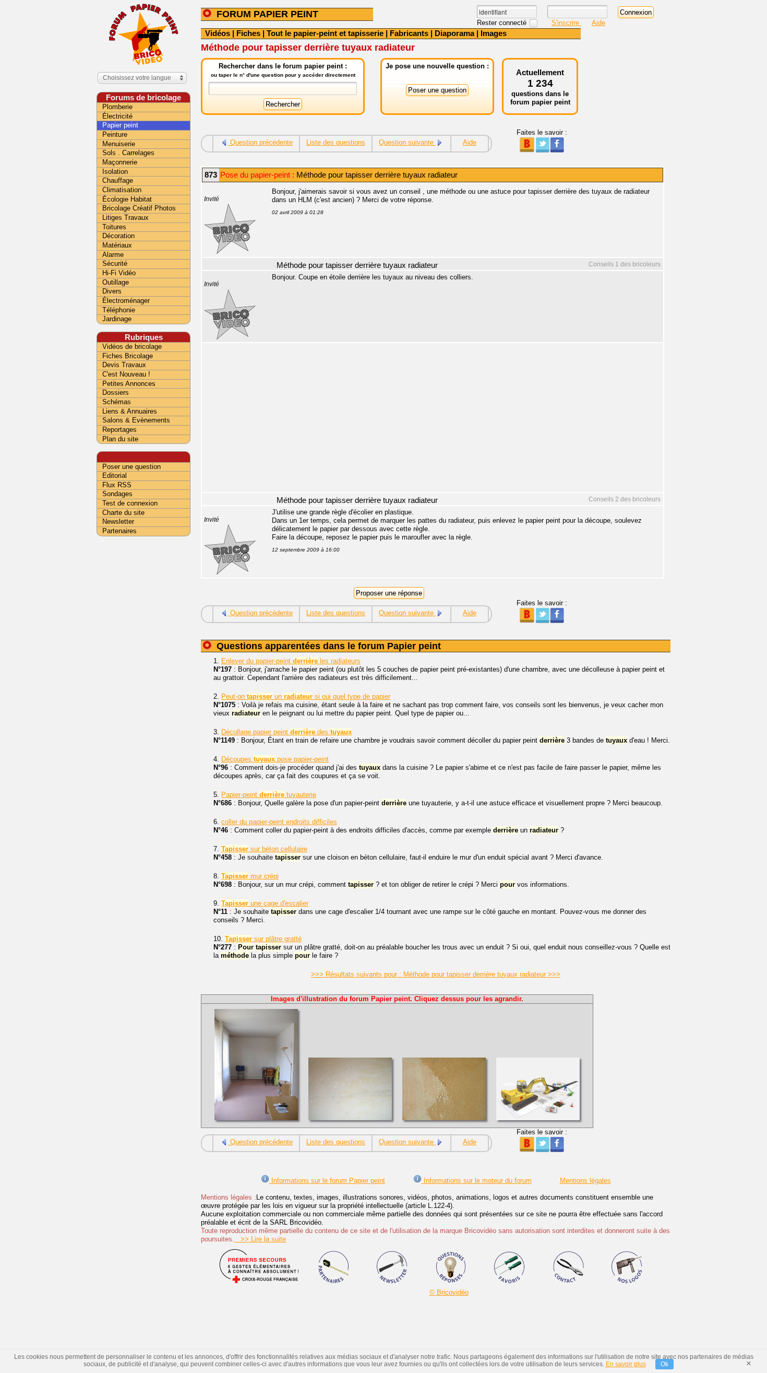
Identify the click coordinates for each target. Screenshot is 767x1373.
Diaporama (454, 33)
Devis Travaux (124, 365)
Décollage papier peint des (286, 732)
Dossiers (115, 392)
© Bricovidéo (449, 1292)
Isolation (115, 171)
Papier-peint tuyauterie (268, 795)
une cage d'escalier (264, 903)
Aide (598, 23)
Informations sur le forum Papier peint (327, 1180)
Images (494, 33)
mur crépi (250, 876)
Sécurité (114, 263)
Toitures (114, 227)
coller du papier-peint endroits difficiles (279, 822)
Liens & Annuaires (129, 411)
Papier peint (120, 125)
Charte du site (123, 513)
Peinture (114, 134)
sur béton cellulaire (264, 849)
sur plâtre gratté (263, 939)
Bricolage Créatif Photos (139, 208)
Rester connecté (503, 23)
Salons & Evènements (136, 420)
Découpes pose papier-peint (275, 759)
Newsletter (118, 521)
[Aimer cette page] (557, 150)
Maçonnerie (119, 162)
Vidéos (217, 33)
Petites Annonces (128, 384)
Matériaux (117, 245)
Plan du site (120, 439)
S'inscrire (566, 23)
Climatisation (121, 190)
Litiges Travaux (125, 217)
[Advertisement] (462, 419)
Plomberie (117, 107)
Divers (112, 291)
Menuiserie (118, 144)
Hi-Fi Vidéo (119, 273)
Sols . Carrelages (128, 153)
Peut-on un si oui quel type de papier (305, 696)
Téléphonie (118, 310)
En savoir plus (626, 1364)
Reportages (119, 429)
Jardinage (116, 319)
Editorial (114, 475)
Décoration (118, 236)
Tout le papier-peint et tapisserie (325, 33)
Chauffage (117, 180)
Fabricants (409, 33)
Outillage (115, 282)
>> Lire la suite (260, 1239)
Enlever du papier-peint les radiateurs (291, 661)
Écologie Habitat (127, 199)
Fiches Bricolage (127, 356)
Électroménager (126, 300)
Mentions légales (585, 1180)
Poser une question (131, 467)
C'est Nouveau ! (126, 374)
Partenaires (119, 531)
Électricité (117, 116)
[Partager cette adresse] (526, 150)
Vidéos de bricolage (132, 346)
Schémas (116, 402)
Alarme (113, 255)
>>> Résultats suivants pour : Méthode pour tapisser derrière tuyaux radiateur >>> (435, 974)
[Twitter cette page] (541, 150)
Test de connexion (130, 503)
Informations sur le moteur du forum (477, 1180)
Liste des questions (335, 142)
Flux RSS (116, 485)
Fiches (248, 33)
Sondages (117, 494)
